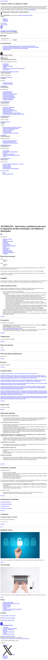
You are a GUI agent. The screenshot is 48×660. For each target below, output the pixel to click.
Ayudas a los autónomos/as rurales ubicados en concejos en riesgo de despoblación (19, 46)
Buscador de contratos (7, 111)
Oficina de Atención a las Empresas (10, 140)
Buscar (15, 39)
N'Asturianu (4, 23)
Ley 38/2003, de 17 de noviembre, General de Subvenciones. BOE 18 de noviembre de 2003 (18, 373)
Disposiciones (5, 65)
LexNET (5, 156)
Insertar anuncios (6, 69)
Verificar (2, 562)
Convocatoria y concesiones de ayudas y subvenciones (14, 68)
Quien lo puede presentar (8, 241)
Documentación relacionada (8, 252)
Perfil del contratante (7, 605)
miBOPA (5, 67)
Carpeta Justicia (6, 150)
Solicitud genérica (6, 49)
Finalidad (5, 240)
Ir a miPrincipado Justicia (5, 158)
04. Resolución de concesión (6, 508)
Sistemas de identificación (8, 99)
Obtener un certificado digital (8, 129)
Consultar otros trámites (7, 82)
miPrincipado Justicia (7, 610)
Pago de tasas (5, 249)
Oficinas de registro (7, 166)
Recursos (5, 246)
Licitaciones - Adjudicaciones (9, 107)
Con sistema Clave (4, 521)
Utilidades (5, 607)
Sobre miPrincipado (7, 604)
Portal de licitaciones (7, 108)
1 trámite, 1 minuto (6, 165)
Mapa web (5, 630)
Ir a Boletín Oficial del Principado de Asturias (9, 71)
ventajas (16, 594)
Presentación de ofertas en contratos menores (12, 112)
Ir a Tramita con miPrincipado (6, 77)
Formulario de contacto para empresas (10, 142)
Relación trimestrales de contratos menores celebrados (13, 114)
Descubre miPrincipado (7, 92)
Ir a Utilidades (3, 135)
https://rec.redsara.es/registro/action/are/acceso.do (12, 328)
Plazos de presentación (7, 238)
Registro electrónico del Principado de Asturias (12, 127)
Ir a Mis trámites (3, 86)
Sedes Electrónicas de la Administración (11, 168)
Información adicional (7, 250)
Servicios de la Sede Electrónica (9, 97)
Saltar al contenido (4, 1)
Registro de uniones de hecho (9, 154)
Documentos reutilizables (8, 83)
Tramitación (5, 253)
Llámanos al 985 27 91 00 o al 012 (9, 615)
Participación (5, 19)
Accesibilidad (5, 627)
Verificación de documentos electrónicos (11, 128)
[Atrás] (24, 222)
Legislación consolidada (7, 66)
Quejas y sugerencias (7, 130)
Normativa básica (6, 248)
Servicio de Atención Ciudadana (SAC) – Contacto (13, 164)
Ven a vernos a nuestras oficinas (8, 620)
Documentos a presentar (7, 251)
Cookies (4, 632)
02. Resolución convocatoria (6, 504)
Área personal (4, 24)
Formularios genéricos (7, 131)
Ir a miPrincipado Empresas (5, 145)
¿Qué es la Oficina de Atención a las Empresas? (12, 609)
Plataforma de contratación (8, 109)
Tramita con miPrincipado (8, 173)
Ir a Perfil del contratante (5, 116)
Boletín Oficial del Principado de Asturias (11, 603)
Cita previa (5, 152)
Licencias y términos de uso (8, 95)
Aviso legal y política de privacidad (10, 628)
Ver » (1, 526)
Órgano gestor (6, 243)
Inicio (4, 172)
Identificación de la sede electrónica (10, 93)
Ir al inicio (2, 316)
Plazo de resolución (7, 244)
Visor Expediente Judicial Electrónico (10, 151)
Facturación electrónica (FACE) (9, 141)
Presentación (5, 242)
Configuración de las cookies (8, 634)
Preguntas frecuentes (7, 167)
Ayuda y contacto (6, 606)
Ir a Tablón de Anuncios (5, 121)
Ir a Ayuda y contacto (4, 170)
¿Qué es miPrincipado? (7, 91)
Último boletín (6, 63)
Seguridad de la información (8, 96)
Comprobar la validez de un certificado (10, 132)
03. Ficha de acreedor (4, 506)
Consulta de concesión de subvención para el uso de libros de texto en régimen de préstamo (21, 47)
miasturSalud (5, 21)
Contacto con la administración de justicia (11, 155)
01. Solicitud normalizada (5, 501)
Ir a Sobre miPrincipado (5, 101)
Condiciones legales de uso (8, 98)
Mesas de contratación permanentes (10, 110)
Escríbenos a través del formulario (8, 617)
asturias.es (5, 18)
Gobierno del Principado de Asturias (25, 15)
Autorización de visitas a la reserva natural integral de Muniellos (15, 48)
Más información (32, 9)
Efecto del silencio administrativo (9, 245)
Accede (2, 597)
